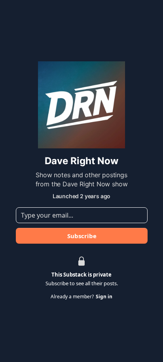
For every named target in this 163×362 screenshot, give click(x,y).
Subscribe (81, 236)
